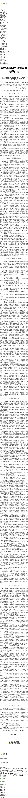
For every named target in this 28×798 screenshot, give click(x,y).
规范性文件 (3, 38)
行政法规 (2, 35)
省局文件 (2, 54)
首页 (1, 786)
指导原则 (2, 59)
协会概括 (2, 787)
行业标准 (2, 56)
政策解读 (2, 52)
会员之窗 (2, 789)
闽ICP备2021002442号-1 (11, 773)
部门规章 (2, 37)
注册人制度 (3, 60)
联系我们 (2, 797)
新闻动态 (2, 790)
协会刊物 (2, 795)
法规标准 (2, 792)
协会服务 (2, 794)
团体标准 (2, 57)
